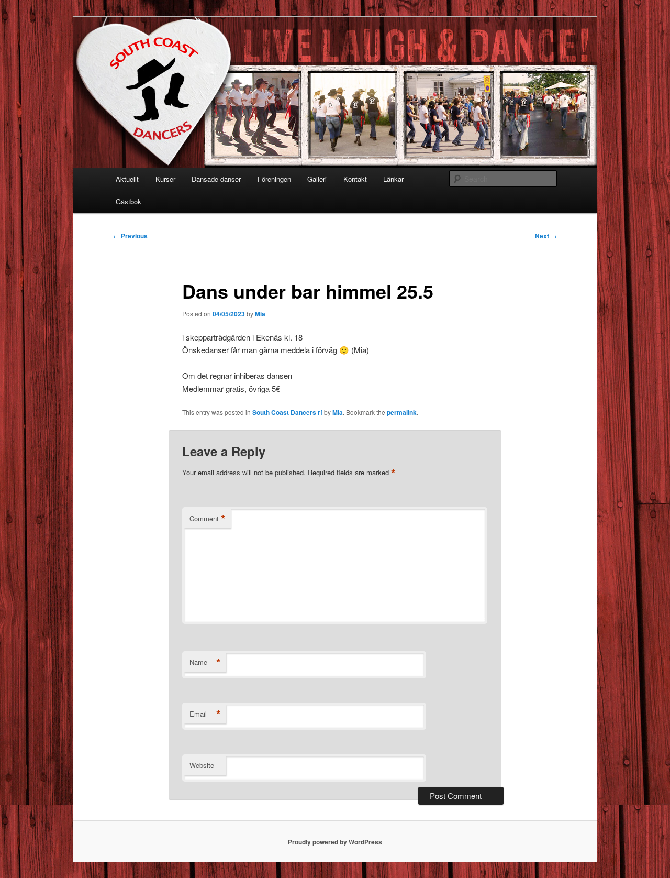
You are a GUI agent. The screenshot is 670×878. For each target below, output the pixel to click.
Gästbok (128, 201)
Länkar (393, 179)
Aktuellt (127, 179)
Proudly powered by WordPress (335, 842)
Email (205, 714)
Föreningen (274, 179)
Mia (260, 314)
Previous (130, 235)
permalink (402, 412)
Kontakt (355, 179)
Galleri (317, 179)
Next (546, 235)
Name (205, 662)
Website (201, 765)
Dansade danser (216, 179)
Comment (207, 518)
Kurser (165, 179)
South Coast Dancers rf (287, 412)
